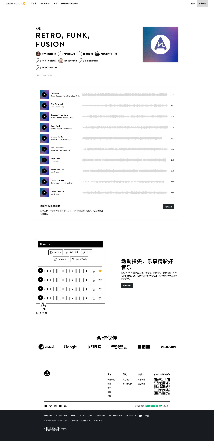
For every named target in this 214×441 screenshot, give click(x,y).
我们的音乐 (45, 3)
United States (130, 416)
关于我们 (141, 384)
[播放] (44, 94)
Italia (91, 416)
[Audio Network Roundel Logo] (47, 373)
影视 (55, 3)
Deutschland (61, 416)
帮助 (125, 374)
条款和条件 (98, 420)
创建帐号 (202, 3)
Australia (48, 416)
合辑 (109, 396)
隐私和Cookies (86, 420)
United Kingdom (115, 416)
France (83, 416)
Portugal (101, 416)
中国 (147, 416)
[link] (15, 3)
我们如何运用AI (128, 384)
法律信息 (74, 420)
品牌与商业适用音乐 (69, 3)
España (73, 416)
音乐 (109, 374)
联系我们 (141, 380)
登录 (193, 3)
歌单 (109, 388)
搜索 (35, 3)
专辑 (109, 392)
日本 (140, 416)
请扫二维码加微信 (162, 374)
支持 (140, 374)
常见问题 (126, 380)
